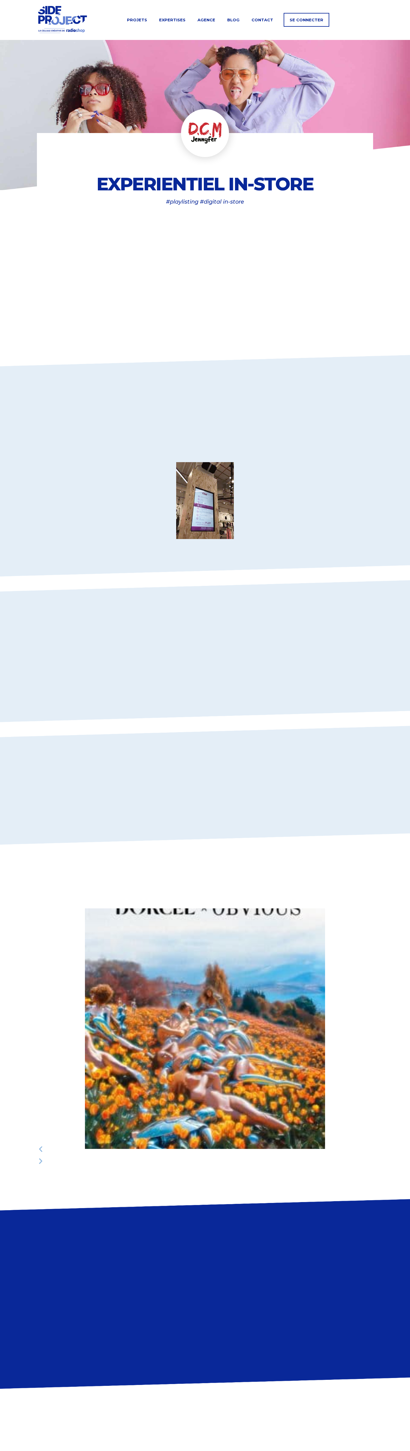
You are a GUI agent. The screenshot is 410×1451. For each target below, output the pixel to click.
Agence (206, 19)
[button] (205, 1149)
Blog (233, 19)
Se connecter (306, 19)
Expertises (172, 19)
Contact (262, 19)
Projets (137, 19)
